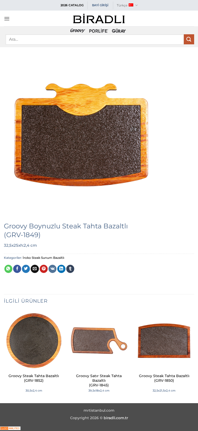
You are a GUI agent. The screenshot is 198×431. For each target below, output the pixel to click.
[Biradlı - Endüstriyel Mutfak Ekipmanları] (99, 18)
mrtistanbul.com (99, 410)
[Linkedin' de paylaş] (61, 269)
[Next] (194, 356)
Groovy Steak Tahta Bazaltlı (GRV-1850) (164, 378)
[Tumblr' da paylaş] (70, 269)
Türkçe (122, 5)
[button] (7, 18)
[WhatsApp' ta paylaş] (8, 269)
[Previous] (4, 356)
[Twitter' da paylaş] (26, 269)
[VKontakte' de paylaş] (52, 269)
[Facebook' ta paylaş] (17, 269)
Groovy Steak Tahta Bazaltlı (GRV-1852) (34, 378)
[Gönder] (189, 39)
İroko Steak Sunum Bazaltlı (43, 258)
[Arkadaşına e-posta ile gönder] (35, 269)
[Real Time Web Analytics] (10, 427)
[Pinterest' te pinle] (44, 269)
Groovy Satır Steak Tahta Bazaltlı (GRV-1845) (99, 380)
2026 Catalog (72, 5)
